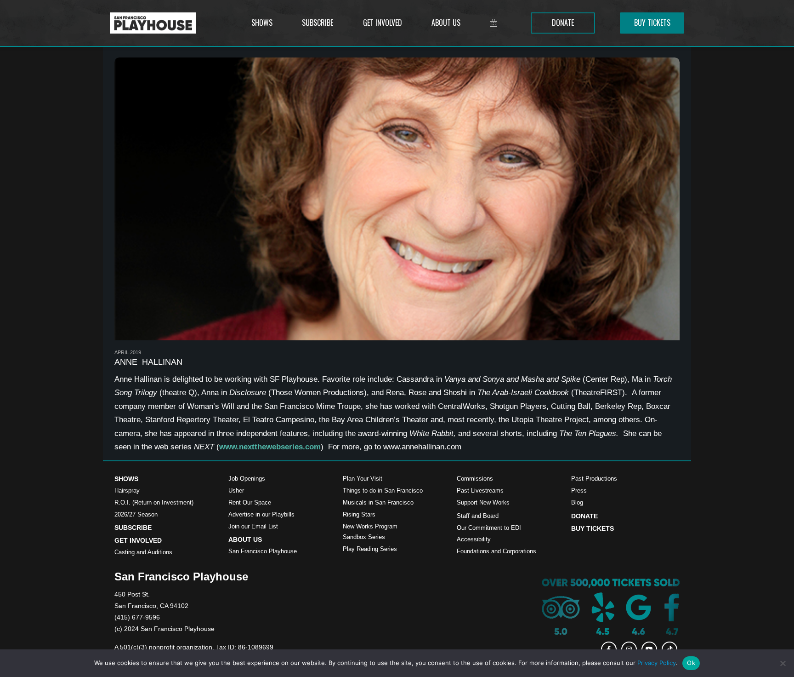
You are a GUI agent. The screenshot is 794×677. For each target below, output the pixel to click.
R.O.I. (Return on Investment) (153, 502)
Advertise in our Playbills (261, 514)
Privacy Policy (656, 662)
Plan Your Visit (362, 478)
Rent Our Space (249, 502)
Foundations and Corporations (496, 551)
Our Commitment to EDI (489, 527)
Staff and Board (478, 515)
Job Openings (246, 478)
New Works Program (370, 526)
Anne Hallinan (148, 362)
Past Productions (594, 478)
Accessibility (474, 539)
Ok (691, 662)
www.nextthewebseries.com (270, 446)
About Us (245, 539)
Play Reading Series (370, 548)
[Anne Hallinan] (397, 198)
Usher (236, 490)
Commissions (475, 478)
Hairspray (127, 490)
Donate (584, 516)
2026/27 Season (136, 514)
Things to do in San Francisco (383, 490)
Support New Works (483, 502)
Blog (577, 502)
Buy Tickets (592, 528)
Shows (126, 478)
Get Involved (138, 540)
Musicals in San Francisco (378, 502)
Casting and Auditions (143, 552)
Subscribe (133, 527)
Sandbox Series (364, 537)
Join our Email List (253, 526)
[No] (782, 663)
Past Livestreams (480, 490)
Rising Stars (359, 514)
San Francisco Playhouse (262, 551)
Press (579, 490)
